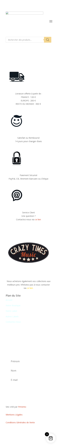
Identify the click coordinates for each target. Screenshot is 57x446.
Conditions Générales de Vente (20, 422)
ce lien (38, 219)
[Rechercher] (47, 40)
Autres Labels (12, 316)
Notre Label (11, 311)
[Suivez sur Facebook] (28, 431)
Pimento (22, 406)
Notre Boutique (13, 305)
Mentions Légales (14, 414)
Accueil (9, 300)
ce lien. (30, 288)
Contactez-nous (13, 321)
